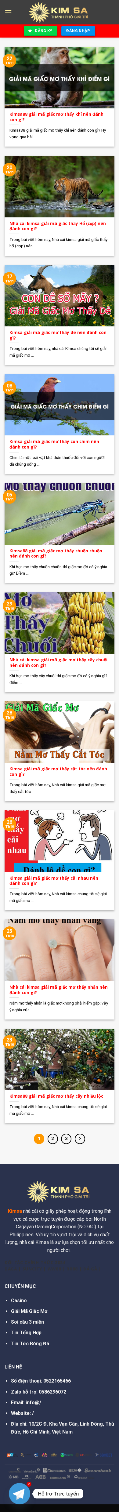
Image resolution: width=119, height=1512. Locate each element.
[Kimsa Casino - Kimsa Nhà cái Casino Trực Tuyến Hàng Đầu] (59, 12)
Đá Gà (90, 1269)
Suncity (32, 1269)
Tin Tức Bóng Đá (30, 1344)
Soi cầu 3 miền (27, 1322)
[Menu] (8, 12)
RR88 (72, 1269)
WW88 (54, 1269)
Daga (11, 1269)
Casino (19, 1300)
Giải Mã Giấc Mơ (29, 1311)
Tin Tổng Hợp (26, 1333)
